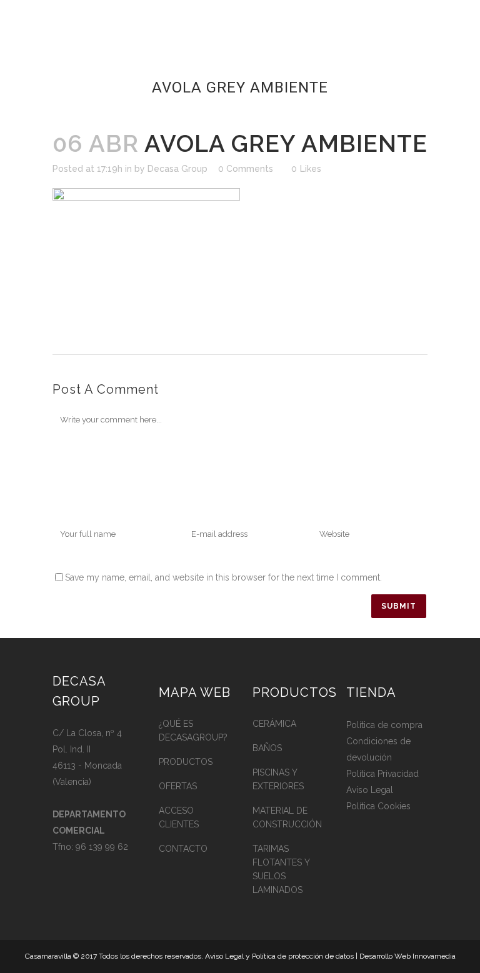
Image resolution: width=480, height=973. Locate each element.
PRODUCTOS (185, 762)
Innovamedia (434, 956)
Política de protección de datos (303, 956)
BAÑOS (267, 748)
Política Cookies (378, 806)
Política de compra (384, 725)
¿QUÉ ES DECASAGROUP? (193, 730)
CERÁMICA (274, 724)
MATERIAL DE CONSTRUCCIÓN (287, 817)
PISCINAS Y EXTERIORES (278, 779)
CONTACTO (183, 849)
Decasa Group (178, 169)
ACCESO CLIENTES (179, 817)
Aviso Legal (369, 790)
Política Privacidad (382, 774)
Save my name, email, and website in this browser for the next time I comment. (223, 577)
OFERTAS (178, 786)
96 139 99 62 (102, 847)
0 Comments (245, 169)
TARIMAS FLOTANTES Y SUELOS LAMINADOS (280, 869)
